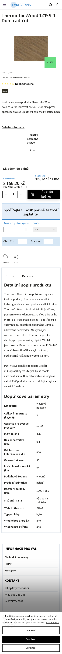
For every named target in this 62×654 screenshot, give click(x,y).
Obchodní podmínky (16, 557)
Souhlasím (31, 639)
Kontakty (10, 571)
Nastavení (31, 630)
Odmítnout (31, 648)
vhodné (40, 477)
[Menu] (4, 5)
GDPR (8, 564)
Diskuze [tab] (28, 276)
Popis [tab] (10, 276)
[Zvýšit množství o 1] (20, 194)
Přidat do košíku (46, 194)
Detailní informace (13, 127)
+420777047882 (13, 601)
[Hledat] (50, 4)
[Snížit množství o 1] (5, 194)
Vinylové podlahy (41, 406)
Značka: (16, 77)
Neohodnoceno (24, 84)
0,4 (38, 442)
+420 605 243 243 (14, 595)
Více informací (52, 622)
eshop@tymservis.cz (16, 588)
